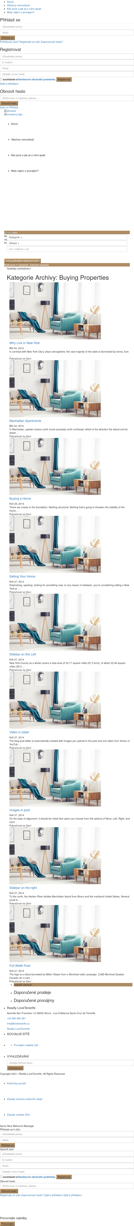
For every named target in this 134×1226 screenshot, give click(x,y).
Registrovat (64, 79)
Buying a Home (20, 498)
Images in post (19, 810)
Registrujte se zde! (10, 1195)
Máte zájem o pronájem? (21, 12)
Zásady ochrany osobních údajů (24, 1099)
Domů (10, 1)
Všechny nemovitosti (18, 5)
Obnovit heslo (9, 103)
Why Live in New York (24, 342)
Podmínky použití (16, 1083)
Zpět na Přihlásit (9, 107)
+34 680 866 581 (16, 1018)
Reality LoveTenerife (18, 1028)
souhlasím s (29, 79)
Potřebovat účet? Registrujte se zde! (20, 41)
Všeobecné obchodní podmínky (36, 79)
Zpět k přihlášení (9, 83)
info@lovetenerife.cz (18, 1023)
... (10, 355)
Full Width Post (19, 965)
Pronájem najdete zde (26, 1045)
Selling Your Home (22, 576)
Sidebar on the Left (22, 654)
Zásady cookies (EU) (18, 1114)
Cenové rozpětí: (16, 254)
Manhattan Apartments (25, 420)
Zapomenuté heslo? (52, 41)
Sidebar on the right (23, 887)
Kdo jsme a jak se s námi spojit (24, 8)
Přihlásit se (7, 37)
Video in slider (19, 732)
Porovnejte (7, 1223)
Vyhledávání (15, 1068)
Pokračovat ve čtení (20, 358)
